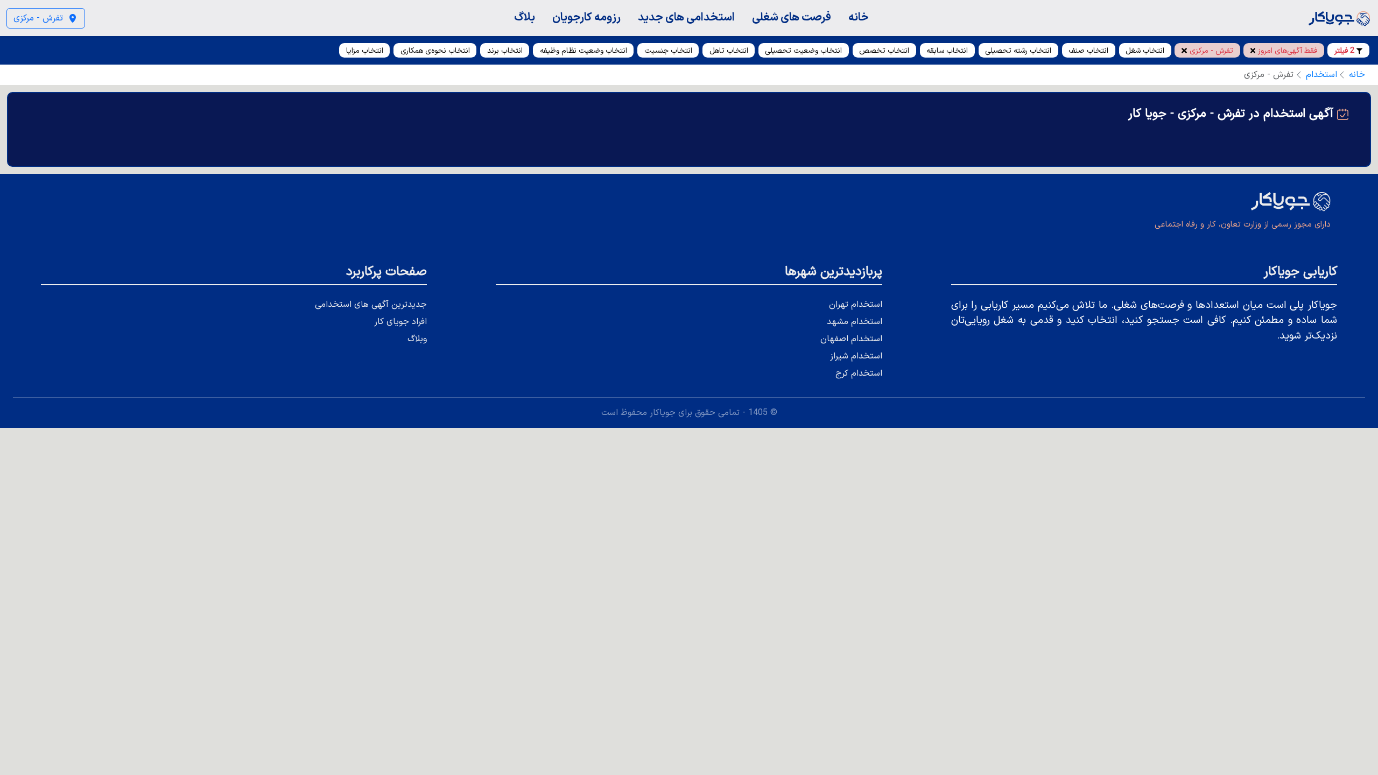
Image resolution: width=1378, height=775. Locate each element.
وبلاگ (417, 339)
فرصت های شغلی (791, 17)
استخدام (1321, 75)
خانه (858, 17)
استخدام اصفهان (851, 339)
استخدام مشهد (854, 321)
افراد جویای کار (400, 321)
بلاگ (524, 17)
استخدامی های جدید (686, 17)
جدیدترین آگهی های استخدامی (371, 304)
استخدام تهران (855, 304)
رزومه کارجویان (586, 17)
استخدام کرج (858, 373)
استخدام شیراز (856, 356)
